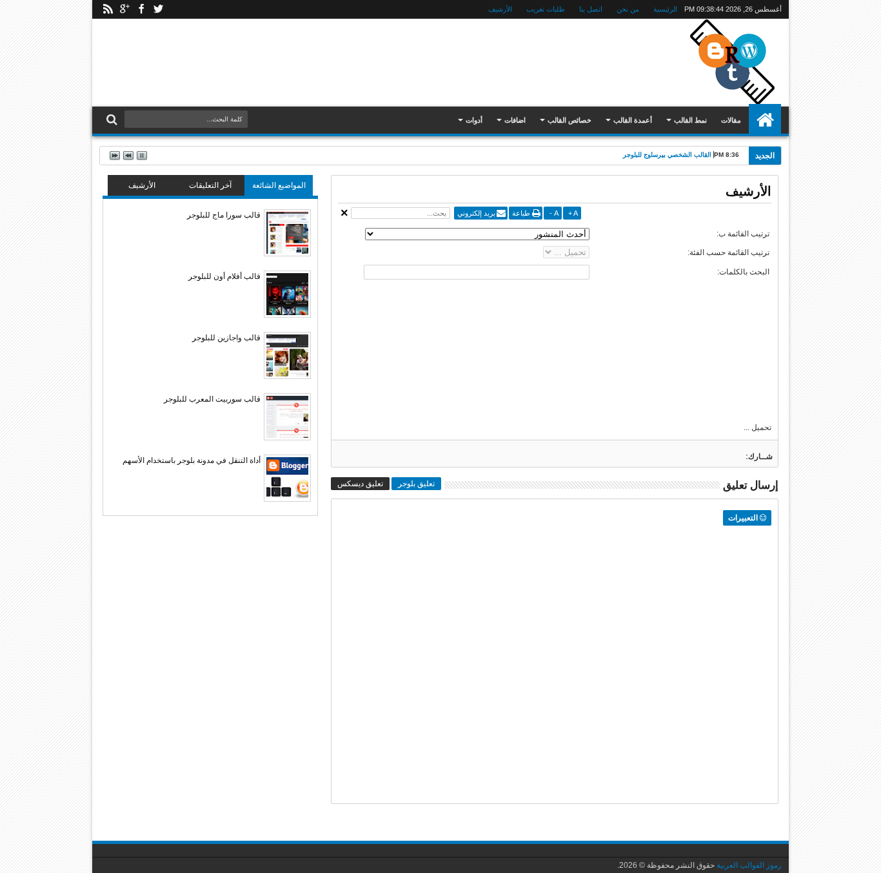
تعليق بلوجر (416, 483)
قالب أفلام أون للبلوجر (224, 276)
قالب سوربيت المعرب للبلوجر (212, 399)
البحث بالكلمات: (743, 271)
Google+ (124, 9)
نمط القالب (690, 120)
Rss (107, 9)
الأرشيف (500, 9)
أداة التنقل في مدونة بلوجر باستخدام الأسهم (192, 460)
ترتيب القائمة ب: (743, 233)
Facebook (141, 9)
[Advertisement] (342, 61)
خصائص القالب (569, 120)
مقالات (731, 120)
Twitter (158, 9)
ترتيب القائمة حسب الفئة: (728, 252)
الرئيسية (665, 9)
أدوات (474, 120)
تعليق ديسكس (360, 483)
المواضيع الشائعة (279, 185)
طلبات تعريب (545, 9)
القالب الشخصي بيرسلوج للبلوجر (667, 154)
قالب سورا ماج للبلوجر (224, 215)
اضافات (515, 120)
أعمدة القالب (632, 120)
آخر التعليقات (210, 185)
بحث (113, 119)
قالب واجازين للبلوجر (226, 337)
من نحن (628, 9)
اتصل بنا (590, 9)
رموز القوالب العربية (749, 865)
